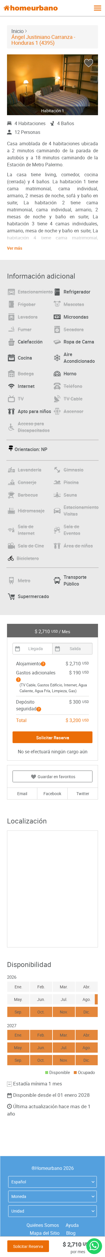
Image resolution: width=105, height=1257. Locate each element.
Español (18, 1182)
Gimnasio (73, 470)
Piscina (71, 482)
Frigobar (27, 304)
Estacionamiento (35, 292)
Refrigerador (77, 292)
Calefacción (30, 342)
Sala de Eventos (72, 529)
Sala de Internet (26, 529)
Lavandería (29, 470)
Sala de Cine (31, 546)
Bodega (26, 373)
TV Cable (73, 399)
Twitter (82, 793)
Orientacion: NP (31, 449)
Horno (70, 373)
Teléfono (73, 386)
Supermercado (33, 596)
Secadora (74, 329)
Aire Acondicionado (79, 357)
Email (22, 793)
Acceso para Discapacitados (34, 427)
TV (21, 399)
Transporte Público (75, 580)
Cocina (25, 358)
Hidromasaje (31, 510)
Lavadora (28, 317)
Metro (24, 580)
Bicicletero (28, 558)
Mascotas (74, 304)
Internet (26, 386)
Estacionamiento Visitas (81, 510)
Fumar (25, 329)
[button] (43, 664)
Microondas (76, 317)
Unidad (17, 1211)
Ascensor (73, 411)
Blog (71, 1233)
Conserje (27, 482)
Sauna (70, 495)
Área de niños (78, 546)
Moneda (18, 1196)
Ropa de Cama (79, 342)
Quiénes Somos (43, 1225)
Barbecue (28, 495)
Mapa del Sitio (45, 1233)
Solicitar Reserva (28, 1246)
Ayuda (72, 1225)
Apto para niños (34, 411)
